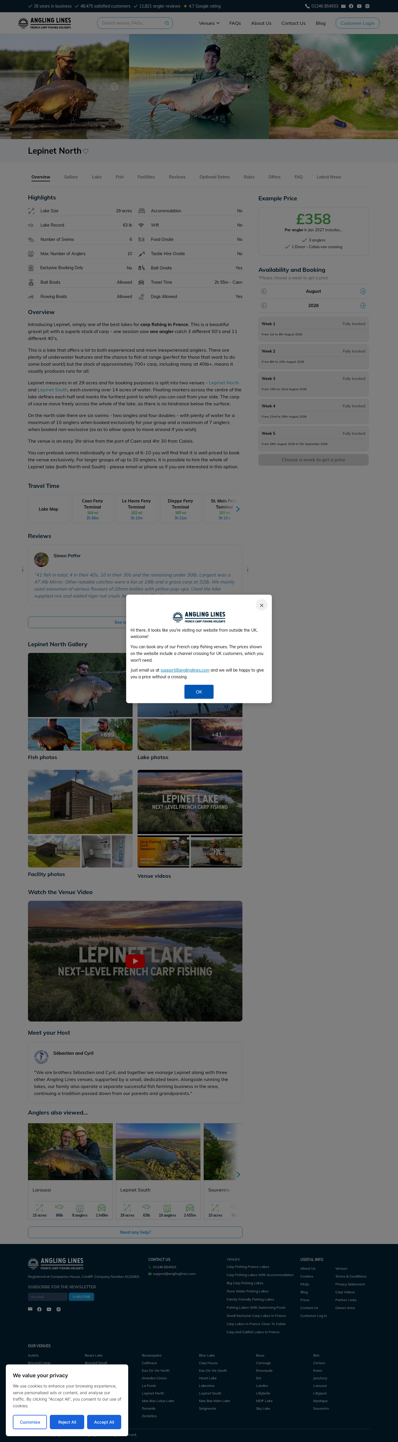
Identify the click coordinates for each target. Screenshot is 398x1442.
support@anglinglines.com (185, 670)
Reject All (67, 1422)
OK (199, 692)
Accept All (104, 1422)
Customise (30, 1422)
